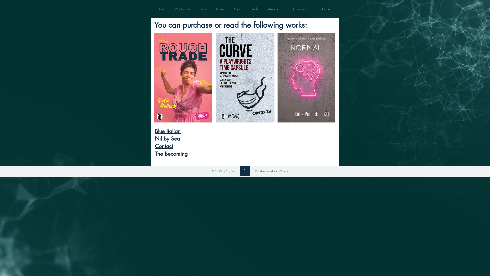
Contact (164, 146)
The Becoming (171, 153)
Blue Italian (168, 131)
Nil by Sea (167, 138)
